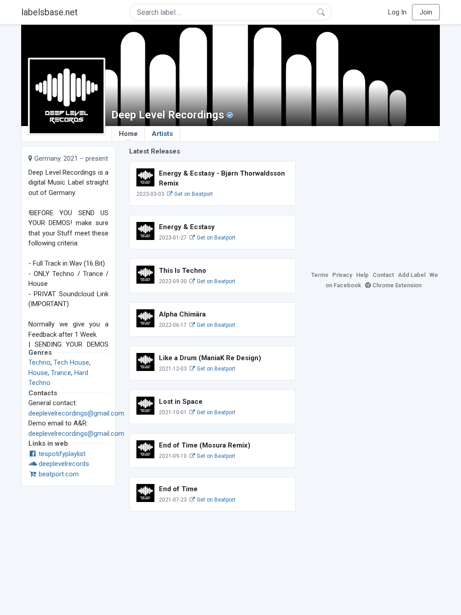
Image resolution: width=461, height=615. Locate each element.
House (38, 373)
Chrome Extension (396, 285)
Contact (383, 274)
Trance (61, 373)
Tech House (71, 362)
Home (128, 134)
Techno (39, 362)
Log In (397, 12)
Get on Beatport (193, 194)
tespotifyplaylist (61, 454)
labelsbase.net (49, 12)
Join (426, 12)
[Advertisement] (374, 202)
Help (362, 274)
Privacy (342, 274)
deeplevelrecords (63, 464)
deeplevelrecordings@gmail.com (76, 413)
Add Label (411, 274)
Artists (162, 134)
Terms (319, 274)
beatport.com (58, 474)
